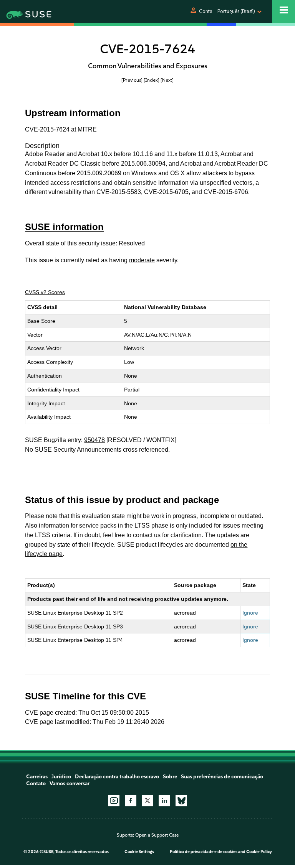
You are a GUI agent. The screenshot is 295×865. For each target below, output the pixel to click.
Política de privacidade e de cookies (203, 851)
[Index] (151, 80)
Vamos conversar (69, 783)
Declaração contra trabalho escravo (117, 776)
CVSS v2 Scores (45, 292)
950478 (94, 440)
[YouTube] (113, 800)
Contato (36, 783)
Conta (205, 11)
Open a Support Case (157, 835)
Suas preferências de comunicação (222, 776)
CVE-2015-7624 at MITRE (61, 129)
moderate (142, 260)
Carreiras (37, 776)
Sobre (170, 776)
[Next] (167, 80)
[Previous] (132, 80)
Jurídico (61, 776)
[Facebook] (130, 800)
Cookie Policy (259, 851)
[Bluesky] (181, 800)
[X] (147, 800)
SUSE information (64, 227)
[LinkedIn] (164, 800)
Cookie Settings (139, 851)
